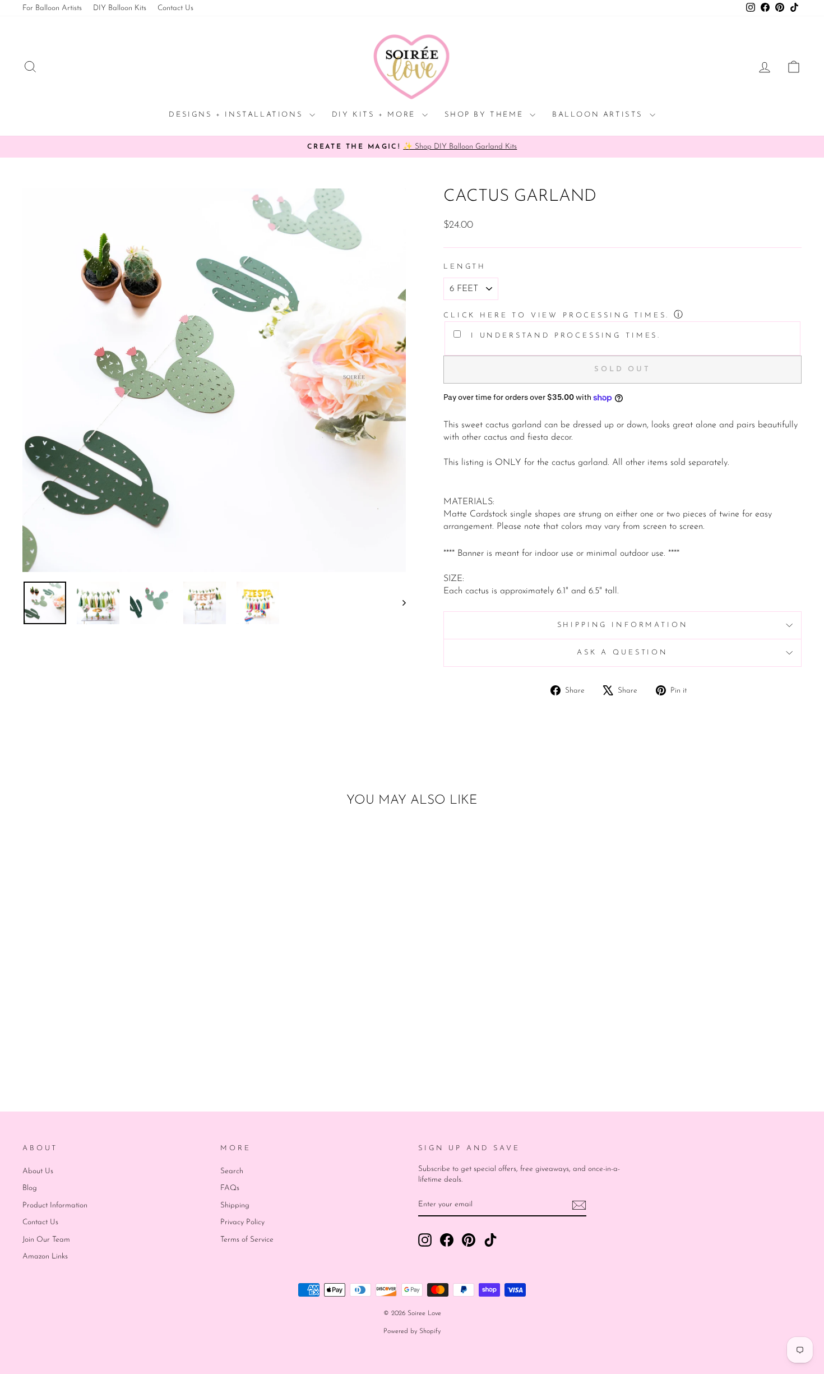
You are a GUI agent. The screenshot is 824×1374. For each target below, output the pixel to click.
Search (231, 1171)
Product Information (54, 1205)
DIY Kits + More (375, 114)
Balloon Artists (599, 114)
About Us (37, 1171)
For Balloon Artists (52, 8)
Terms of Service (247, 1239)
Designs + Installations (237, 114)
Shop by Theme (486, 114)
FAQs (229, 1188)
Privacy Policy (242, 1222)
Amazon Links (45, 1256)
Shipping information (622, 625)
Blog (29, 1188)
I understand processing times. (563, 335)
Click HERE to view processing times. (556, 315)
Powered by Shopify (412, 1331)
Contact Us (175, 8)
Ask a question (622, 652)
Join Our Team (46, 1239)
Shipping (234, 1205)
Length (464, 266)
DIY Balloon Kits (119, 8)
